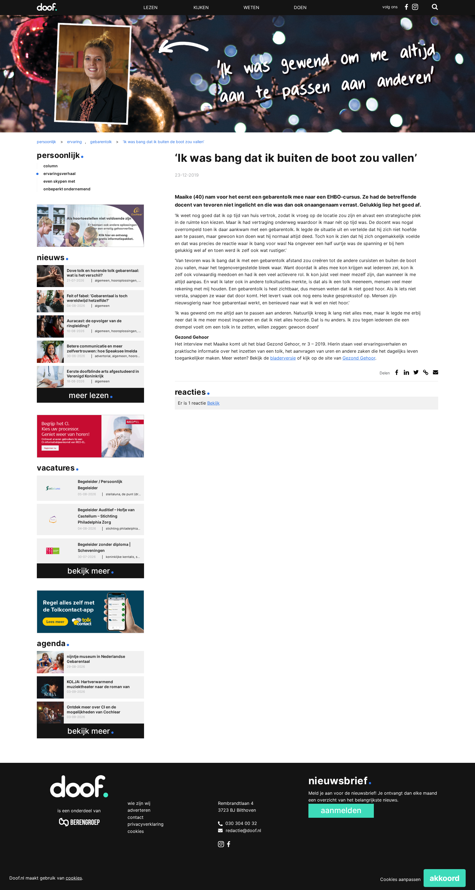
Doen (300, 7)
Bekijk (213, 403)
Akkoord (445, 878)
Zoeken (435, 7)
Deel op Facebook (396, 372)
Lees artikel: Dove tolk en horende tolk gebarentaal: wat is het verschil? (90, 276)
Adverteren (139, 810)
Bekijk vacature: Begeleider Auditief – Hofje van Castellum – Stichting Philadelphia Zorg (90, 519)
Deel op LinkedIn (406, 372)
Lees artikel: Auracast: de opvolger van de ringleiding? (90, 326)
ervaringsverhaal (59, 173)
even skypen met (59, 181)
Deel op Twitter (416, 372)
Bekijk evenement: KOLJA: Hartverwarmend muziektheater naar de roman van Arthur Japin (90, 687)
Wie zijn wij (139, 803)
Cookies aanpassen (400, 879)
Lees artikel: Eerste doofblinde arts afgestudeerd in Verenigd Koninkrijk (90, 377)
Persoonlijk (58, 155)
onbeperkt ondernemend (66, 189)
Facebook (406, 7)
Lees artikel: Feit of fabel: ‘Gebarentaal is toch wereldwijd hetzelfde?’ (90, 301)
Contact (135, 817)
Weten (251, 7)
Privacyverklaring (146, 824)
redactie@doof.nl (243, 830)
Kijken (201, 7)
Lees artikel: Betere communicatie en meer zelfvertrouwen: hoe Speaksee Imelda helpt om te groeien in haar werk (90, 352)
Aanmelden (341, 810)
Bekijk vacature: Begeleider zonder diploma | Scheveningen (90, 551)
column (50, 165)
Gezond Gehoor (359, 358)
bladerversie (283, 358)
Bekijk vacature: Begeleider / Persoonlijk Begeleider (90, 488)
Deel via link (425, 372)
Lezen (150, 7)
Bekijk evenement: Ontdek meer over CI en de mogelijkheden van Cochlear (90, 713)
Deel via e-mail (435, 372)
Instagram (415, 7)
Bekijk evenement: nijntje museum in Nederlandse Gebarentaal (90, 662)
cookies (74, 878)
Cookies (136, 831)
